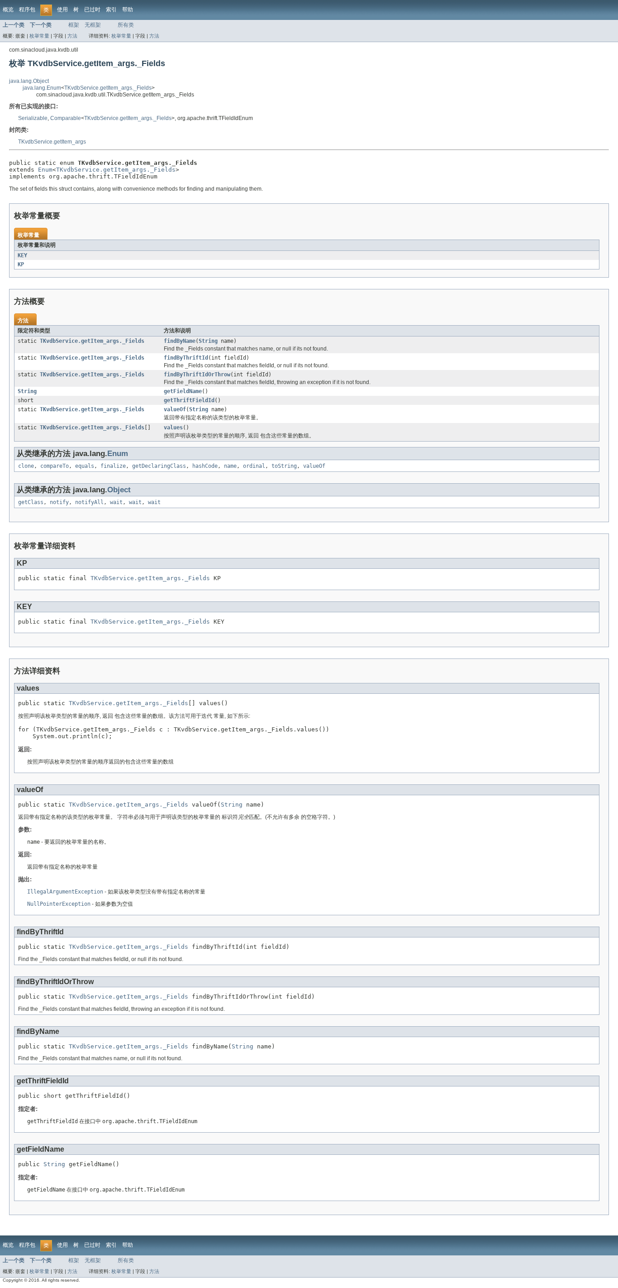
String (208, 341)
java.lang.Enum (42, 88)
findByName (179, 341)
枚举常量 (39, 35)
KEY (22, 255)
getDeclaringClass (159, 466)
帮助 (127, 9)
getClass (30, 502)
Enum (45, 169)
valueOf (175, 409)
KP (21, 264)
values (173, 427)
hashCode (205, 466)
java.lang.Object (29, 81)
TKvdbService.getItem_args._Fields (108, 88)
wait (116, 502)
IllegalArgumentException (65, 892)
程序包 (27, 9)
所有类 (126, 25)
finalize (113, 466)
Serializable (33, 118)
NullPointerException (58, 904)
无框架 (93, 25)
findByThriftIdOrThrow (197, 374)
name (230, 466)
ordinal (254, 466)
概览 (8, 9)
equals (84, 466)
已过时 (92, 9)
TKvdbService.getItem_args (52, 142)
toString (284, 466)
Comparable (65, 118)
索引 (111, 9)
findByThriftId (186, 358)
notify (59, 502)
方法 (72, 35)
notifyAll (89, 502)
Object (119, 489)
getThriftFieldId (189, 400)
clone (26, 466)
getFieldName (183, 391)
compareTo (54, 466)
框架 (73, 25)
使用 (62, 9)
